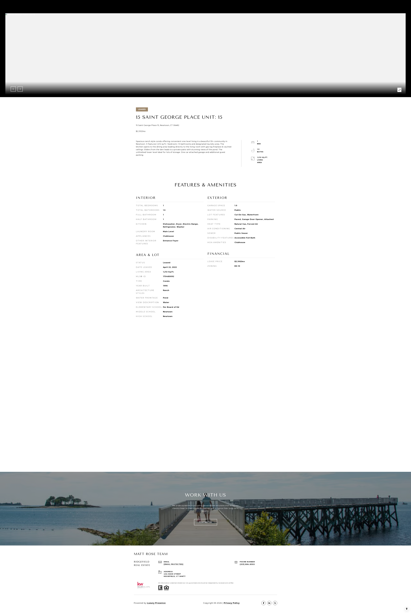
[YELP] (275, 603)
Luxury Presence (156, 603)
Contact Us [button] (205, 522)
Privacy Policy (232, 603)
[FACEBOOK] (263, 603)
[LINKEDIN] (269, 603)
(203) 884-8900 (247, 564)
